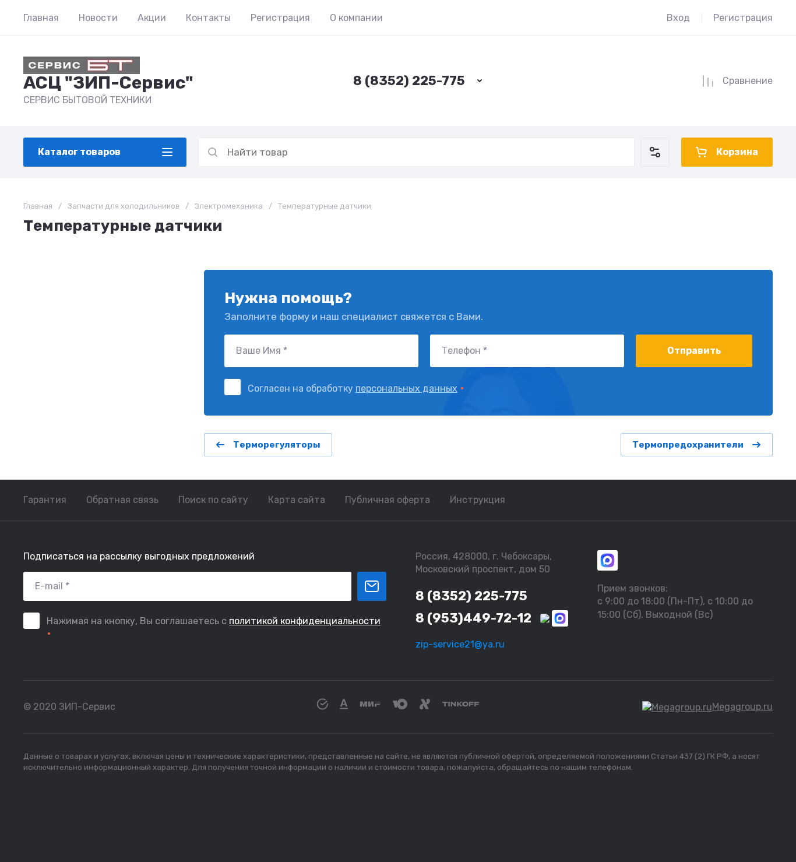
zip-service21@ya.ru (460, 644)
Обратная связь (122, 499)
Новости (98, 17)
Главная (41, 17)
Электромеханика (229, 206)
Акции (152, 17)
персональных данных (406, 388)
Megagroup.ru (742, 706)
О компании (356, 17)
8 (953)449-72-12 (473, 618)
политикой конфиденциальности (305, 621)
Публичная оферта (387, 499)
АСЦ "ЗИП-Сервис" (108, 82)
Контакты (208, 17)
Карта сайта (296, 499)
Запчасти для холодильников (123, 206)
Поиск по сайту (213, 499)
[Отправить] (371, 586)
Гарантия (44, 499)
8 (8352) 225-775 (409, 81)
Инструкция (477, 499)
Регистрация (280, 17)
